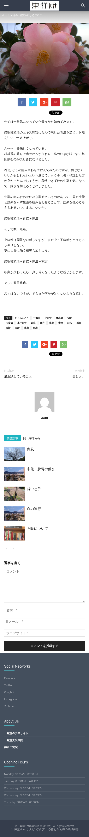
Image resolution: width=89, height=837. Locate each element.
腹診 (8, 327)
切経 (69, 317)
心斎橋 (9, 322)
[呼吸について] (14, 533)
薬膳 (26, 327)
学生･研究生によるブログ (27, 15)
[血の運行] (14, 513)
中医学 (48, 317)
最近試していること (18, 376)
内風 (30, 449)
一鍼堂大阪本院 (13, 740)
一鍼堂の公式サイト (16, 733)
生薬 (51, 322)
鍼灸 (35, 327)
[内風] (14, 454)
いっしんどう (22, 317)
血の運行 (34, 509)
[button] (83, 5)
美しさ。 (78, 376)
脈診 (79, 322)
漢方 (42, 322)
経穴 (69, 322)
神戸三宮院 (11, 747)
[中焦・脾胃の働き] (14, 474)
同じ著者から (32, 438)
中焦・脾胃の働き (41, 469)
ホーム (6, 15)
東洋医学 (21, 322)
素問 (60, 322)
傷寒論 (59, 317)
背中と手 (34, 489)
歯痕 (33, 322)
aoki (12, 93)
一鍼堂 (36, 317)
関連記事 (12, 438)
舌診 (17, 327)
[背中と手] (14, 494)
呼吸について (37, 528)
